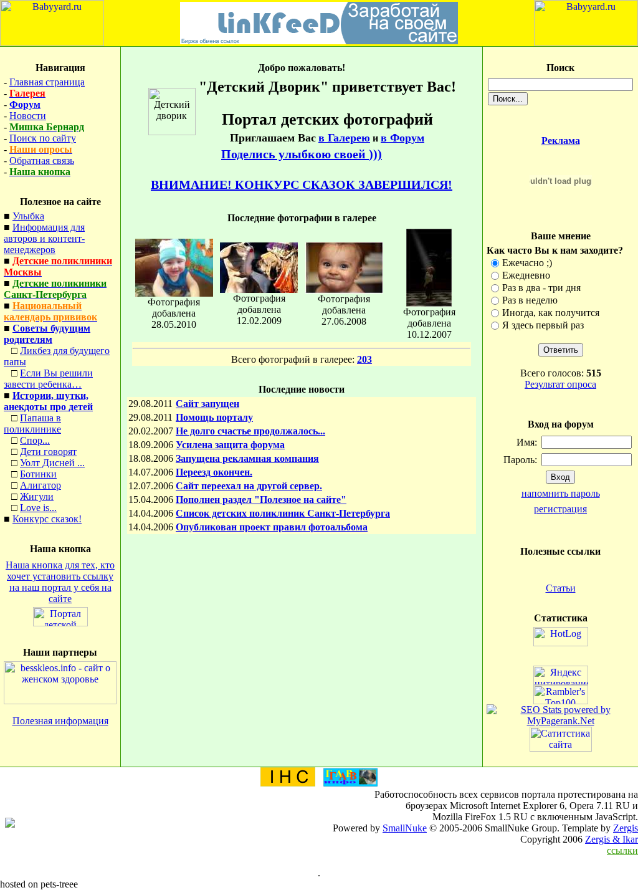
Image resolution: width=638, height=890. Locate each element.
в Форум (402, 138)
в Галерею (344, 138)
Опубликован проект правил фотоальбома (272, 527)
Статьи (561, 588)
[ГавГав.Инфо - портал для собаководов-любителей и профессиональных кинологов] (350, 783)
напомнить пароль (560, 493)
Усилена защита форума (230, 444)
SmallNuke (405, 828)
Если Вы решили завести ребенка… (48, 379)
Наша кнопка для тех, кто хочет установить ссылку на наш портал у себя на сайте (60, 582)
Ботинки (38, 474)
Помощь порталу (214, 417)
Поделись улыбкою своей (301, 154)
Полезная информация (60, 720)
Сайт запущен (207, 403)
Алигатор (40, 485)
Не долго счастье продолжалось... (250, 431)
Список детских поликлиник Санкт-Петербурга (283, 513)
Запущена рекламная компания (247, 458)
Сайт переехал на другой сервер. (249, 486)
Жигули (37, 496)
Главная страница (47, 82)
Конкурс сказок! (47, 519)
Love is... (38, 507)
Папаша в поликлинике (32, 423)
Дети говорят (48, 451)
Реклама (560, 140)
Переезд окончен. (214, 472)
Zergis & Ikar (611, 839)
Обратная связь (41, 160)
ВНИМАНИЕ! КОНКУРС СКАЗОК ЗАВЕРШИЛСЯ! (301, 184)
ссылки (622, 850)
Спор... (35, 440)
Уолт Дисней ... (52, 462)
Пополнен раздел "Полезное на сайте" (261, 499)
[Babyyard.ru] (52, 42)
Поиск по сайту (42, 138)
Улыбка (28, 216)
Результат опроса (560, 384)
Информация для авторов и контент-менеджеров (44, 238)
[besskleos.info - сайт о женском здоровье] (60, 701)
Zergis (625, 828)
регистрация (560, 509)
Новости (27, 115)
